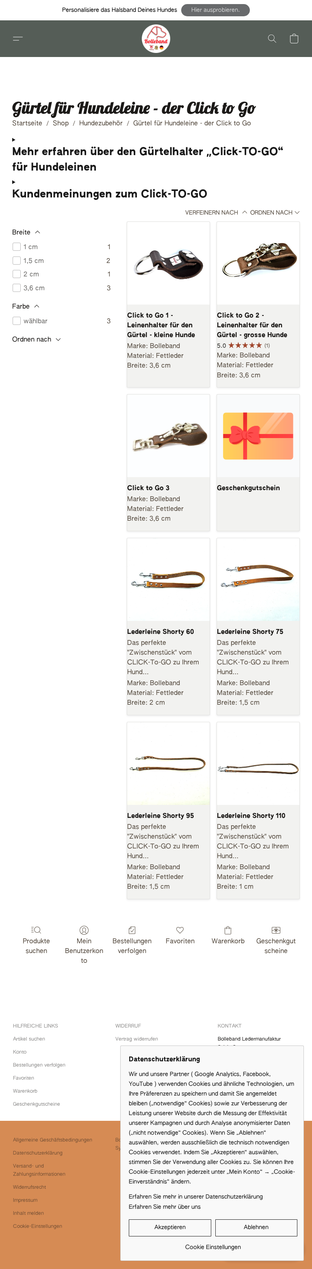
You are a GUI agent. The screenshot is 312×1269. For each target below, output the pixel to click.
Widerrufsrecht (29, 1187)
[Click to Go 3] (168, 436)
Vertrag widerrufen (136, 1039)
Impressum (25, 1200)
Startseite (27, 124)
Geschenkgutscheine (276, 946)
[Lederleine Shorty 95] (168, 763)
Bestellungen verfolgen (132, 946)
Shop (61, 124)
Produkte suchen (36, 946)
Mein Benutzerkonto (84, 951)
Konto (19, 1052)
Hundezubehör (101, 124)
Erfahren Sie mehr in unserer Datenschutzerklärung (196, 1197)
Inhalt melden (28, 1213)
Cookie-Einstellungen (37, 1226)
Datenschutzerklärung (38, 1153)
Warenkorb (228, 941)
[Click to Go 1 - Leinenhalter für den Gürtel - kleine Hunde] (168, 263)
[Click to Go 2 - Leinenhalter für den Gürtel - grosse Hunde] (258, 263)
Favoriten (180, 941)
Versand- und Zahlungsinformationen (39, 1170)
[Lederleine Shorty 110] (258, 763)
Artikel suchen (29, 1039)
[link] (213, 1244)
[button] (215, 10)
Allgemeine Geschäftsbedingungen (52, 1140)
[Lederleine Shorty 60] (168, 579)
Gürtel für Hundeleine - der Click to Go (192, 124)
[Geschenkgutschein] (258, 436)
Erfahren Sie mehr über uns (165, 1207)
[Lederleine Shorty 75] (258, 579)
